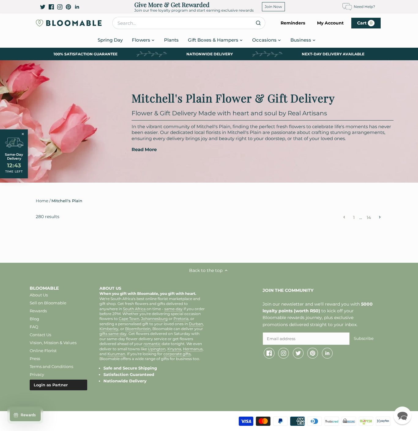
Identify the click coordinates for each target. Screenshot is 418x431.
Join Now (273, 6)
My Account (330, 23)
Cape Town (129, 319)
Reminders (293, 23)
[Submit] (258, 23)
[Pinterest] (68, 7)
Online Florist (43, 350)
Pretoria (181, 319)
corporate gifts (177, 354)
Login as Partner (51, 384)
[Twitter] (42, 7)
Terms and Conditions (51, 366)
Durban (196, 324)
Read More (144, 149)
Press (35, 358)
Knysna (174, 349)
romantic (152, 344)
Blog (34, 318)
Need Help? (364, 6)
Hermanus (193, 349)
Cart (365, 23)
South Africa (135, 309)
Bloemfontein (138, 329)
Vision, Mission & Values (53, 342)
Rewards (38, 310)
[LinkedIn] (77, 7)
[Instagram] (59, 7)
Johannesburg (154, 319)
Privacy (37, 374)
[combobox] (188, 23)
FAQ (34, 326)
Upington (157, 349)
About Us (39, 294)
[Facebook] (51, 7)
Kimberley (108, 329)
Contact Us (40, 334)
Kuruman (116, 354)
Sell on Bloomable (48, 302)
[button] (402, 415)
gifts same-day (113, 334)
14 (369, 217)
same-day (173, 309)
